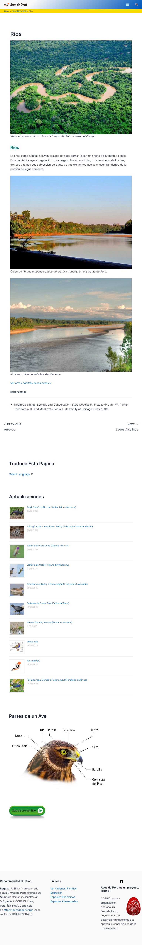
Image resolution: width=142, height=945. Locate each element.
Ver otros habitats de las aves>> (30, 383)
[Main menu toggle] (127, 4)
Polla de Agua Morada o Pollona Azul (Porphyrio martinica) (57, 679)
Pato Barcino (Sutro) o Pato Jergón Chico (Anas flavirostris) (57, 584)
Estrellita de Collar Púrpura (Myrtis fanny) (48, 564)
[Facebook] (121, 881)
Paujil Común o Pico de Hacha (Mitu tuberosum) (51, 507)
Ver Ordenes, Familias (63, 888)
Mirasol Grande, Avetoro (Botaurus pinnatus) (49, 622)
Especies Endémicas (62, 896)
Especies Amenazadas (64, 901)
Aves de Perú (33, 660)
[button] (136, 4)
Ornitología (32, 641)
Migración (56, 892)
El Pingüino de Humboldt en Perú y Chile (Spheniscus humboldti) (60, 526)
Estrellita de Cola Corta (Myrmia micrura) (47, 545)
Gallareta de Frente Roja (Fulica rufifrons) (48, 603)
